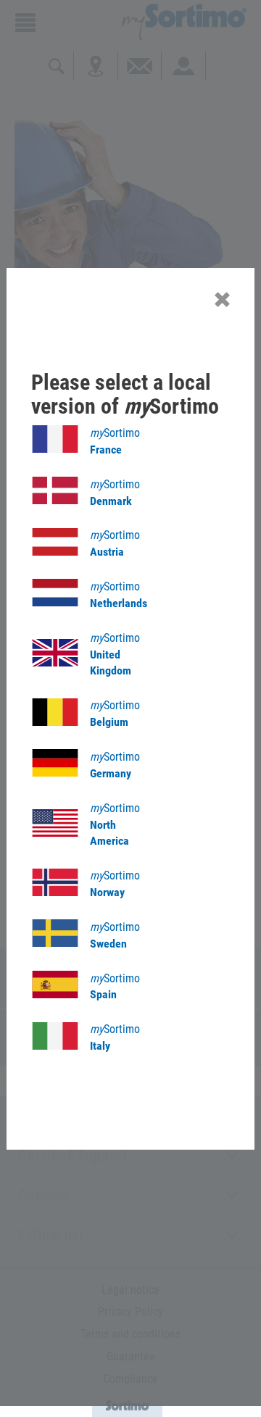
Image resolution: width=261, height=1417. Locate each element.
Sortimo (115, 441)
